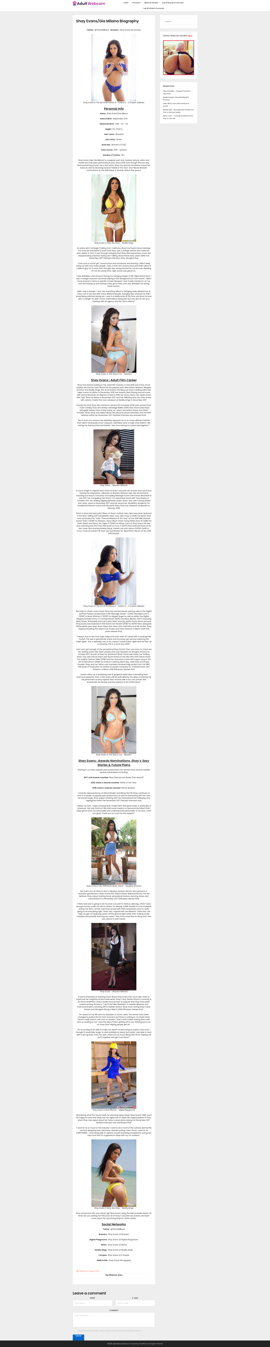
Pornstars (136, 3)
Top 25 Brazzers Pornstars (173, 3)
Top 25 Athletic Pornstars (153, 8)
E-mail (135, 1298)
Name (92, 1298)
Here (190, 35)
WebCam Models (151, 3)
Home (126, 3)
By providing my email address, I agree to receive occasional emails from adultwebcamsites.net (109, 1331)
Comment (114, 1310)
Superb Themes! (157, 1344)
